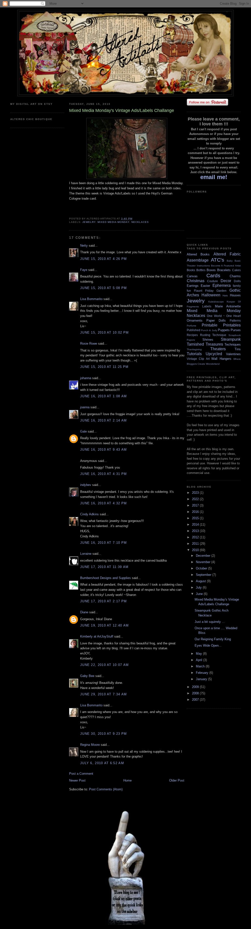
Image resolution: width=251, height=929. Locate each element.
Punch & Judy (209, 330)
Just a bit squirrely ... (210, 622)
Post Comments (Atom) (106, 789)
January (202, 679)
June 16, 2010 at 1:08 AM (103, 396)
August (201, 581)
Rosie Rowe (88, 343)
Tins (238, 349)
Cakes (236, 270)
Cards (213, 275)
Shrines (207, 339)
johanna (85, 378)
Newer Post (77, 780)
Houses (235, 295)
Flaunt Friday (203, 290)
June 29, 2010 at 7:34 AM (103, 694)
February (202, 673)
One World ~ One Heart (224, 315)
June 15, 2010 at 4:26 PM (103, 259)
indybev (85, 485)
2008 (196, 693)
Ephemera (222, 285)
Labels (206, 306)
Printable (209, 325)
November (203, 562)
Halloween (210, 295)
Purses (236, 330)
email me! (213, 177)
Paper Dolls (216, 320)
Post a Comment (81, 773)
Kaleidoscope (216, 301)
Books (191, 270)
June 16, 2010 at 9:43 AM (103, 449)
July (199, 587)
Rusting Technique (213, 335)
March (201, 666)
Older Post (176, 780)
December (203, 555)
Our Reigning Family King (213, 639)
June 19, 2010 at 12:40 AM (104, 625)
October (202, 568)
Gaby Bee (87, 676)
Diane (84, 612)
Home (127, 780)
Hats (225, 295)
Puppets (224, 330)
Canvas (192, 276)
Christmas (195, 281)
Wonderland (213, 363)
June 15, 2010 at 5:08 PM (103, 288)
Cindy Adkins (89, 514)
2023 (196, 493)
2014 (196, 524)
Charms (235, 276)
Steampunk (231, 339)
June (200, 594)
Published (193, 330)
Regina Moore (90, 745)
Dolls (237, 281)
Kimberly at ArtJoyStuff (96, 636)
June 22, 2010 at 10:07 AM (104, 665)
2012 (196, 537)
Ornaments (194, 320)
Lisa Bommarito (91, 299)
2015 (196, 518)
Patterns (235, 320)
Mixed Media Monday (113, 222)
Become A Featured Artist (226, 265)
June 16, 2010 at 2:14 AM (103, 420)
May (199, 653)
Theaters (218, 349)
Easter (205, 286)
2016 (196, 512)
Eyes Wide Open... (208, 645)
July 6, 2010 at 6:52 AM (102, 763)
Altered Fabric (227, 254)
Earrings (193, 286)
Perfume (191, 325)
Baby (230, 260)
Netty (84, 245)
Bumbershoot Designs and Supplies (105, 578)
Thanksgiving (194, 349)
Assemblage (198, 260)
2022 (196, 499)
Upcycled (214, 354)
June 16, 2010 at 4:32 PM (103, 503)
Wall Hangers (221, 359)
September (204, 575)
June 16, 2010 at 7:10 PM (103, 542)
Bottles (200, 270)
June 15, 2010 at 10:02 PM (104, 332)
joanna (84, 407)
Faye (83, 270)
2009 (196, 687)
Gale (83, 431)
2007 (196, 699)
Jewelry (89, 222)
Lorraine (85, 553)
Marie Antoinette (228, 306)
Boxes (211, 270)
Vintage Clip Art (198, 358)
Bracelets (224, 270)
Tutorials (194, 354)
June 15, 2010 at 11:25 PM (104, 367)
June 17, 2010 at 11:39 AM (104, 567)
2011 (196, 543)
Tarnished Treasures (205, 344)
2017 (196, 505)
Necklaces (140, 222)
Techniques (233, 344)
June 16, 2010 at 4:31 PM (103, 474)
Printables (232, 325)
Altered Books (198, 254)
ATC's (217, 260)
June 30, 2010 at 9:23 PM (103, 734)
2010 (196, 550)
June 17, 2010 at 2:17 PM (103, 601)
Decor (226, 281)
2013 (196, 531)
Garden (221, 290)
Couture (212, 281)
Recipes (192, 335)
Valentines (233, 354)
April (199, 660)
